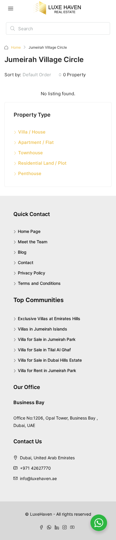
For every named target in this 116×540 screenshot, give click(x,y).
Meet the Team (32, 241)
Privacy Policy (31, 272)
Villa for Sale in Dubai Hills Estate (50, 360)
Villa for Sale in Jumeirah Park (47, 339)
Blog (22, 252)
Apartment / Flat (36, 142)
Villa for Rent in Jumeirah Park (47, 370)
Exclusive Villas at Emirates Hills (49, 318)
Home (16, 47)
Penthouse (29, 173)
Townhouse (30, 152)
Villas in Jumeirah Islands (42, 328)
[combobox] (42, 75)
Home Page (29, 231)
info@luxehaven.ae (38, 478)
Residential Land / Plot (42, 163)
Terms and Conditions (39, 283)
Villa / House (32, 132)
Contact (25, 262)
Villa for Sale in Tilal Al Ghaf (44, 349)
